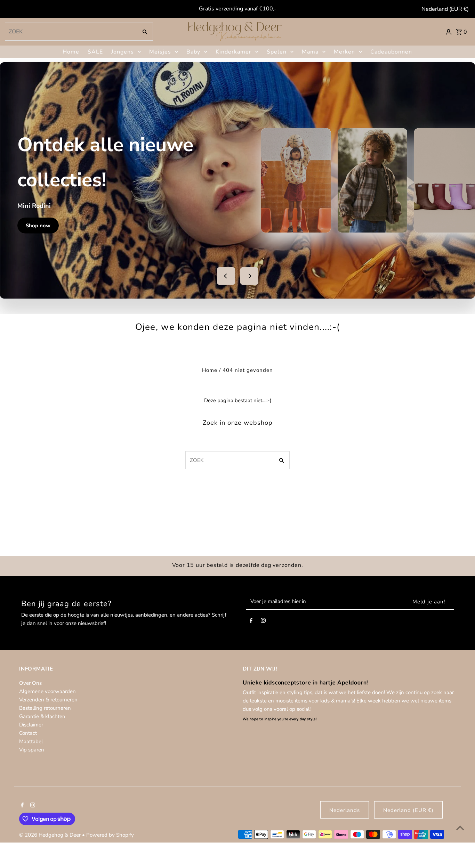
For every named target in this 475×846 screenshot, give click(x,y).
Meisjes (160, 52)
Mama (310, 52)
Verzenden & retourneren (48, 699)
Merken (344, 52)
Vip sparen (31, 749)
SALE (95, 52)
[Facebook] (251, 622)
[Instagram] (263, 622)
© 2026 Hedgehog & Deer (50, 834)
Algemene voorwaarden (47, 691)
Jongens (122, 52)
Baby (193, 52)
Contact (28, 733)
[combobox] (70, 31)
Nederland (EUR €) (445, 9)
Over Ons (30, 683)
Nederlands (344, 810)
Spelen (277, 52)
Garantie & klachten (42, 716)
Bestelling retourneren (45, 708)
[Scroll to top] (460, 828)
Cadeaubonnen (391, 52)
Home (71, 52)
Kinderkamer (233, 52)
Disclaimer (31, 724)
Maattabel (31, 741)
